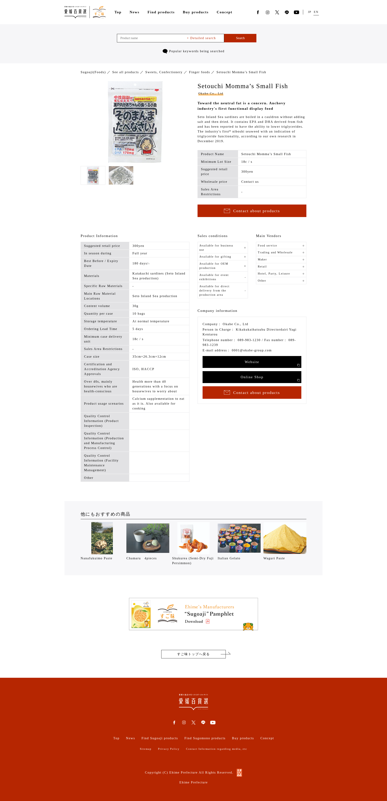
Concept (224, 12)
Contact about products (256, 211)
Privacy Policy (169, 749)
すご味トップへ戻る (193, 654)
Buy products (196, 12)
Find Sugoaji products (159, 738)
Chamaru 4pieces (141, 558)
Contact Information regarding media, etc (216, 749)
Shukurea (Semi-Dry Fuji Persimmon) (193, 561)
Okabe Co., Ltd (210, 93)
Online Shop (252, 377)
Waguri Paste (274, 558)
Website (252, 362)
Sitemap (146, 749)
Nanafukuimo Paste (96, 558)
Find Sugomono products (205, 738)
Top (118, 12)
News (134, 12)
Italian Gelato (229, 558)
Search (240, 38)
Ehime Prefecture (193, 782)
